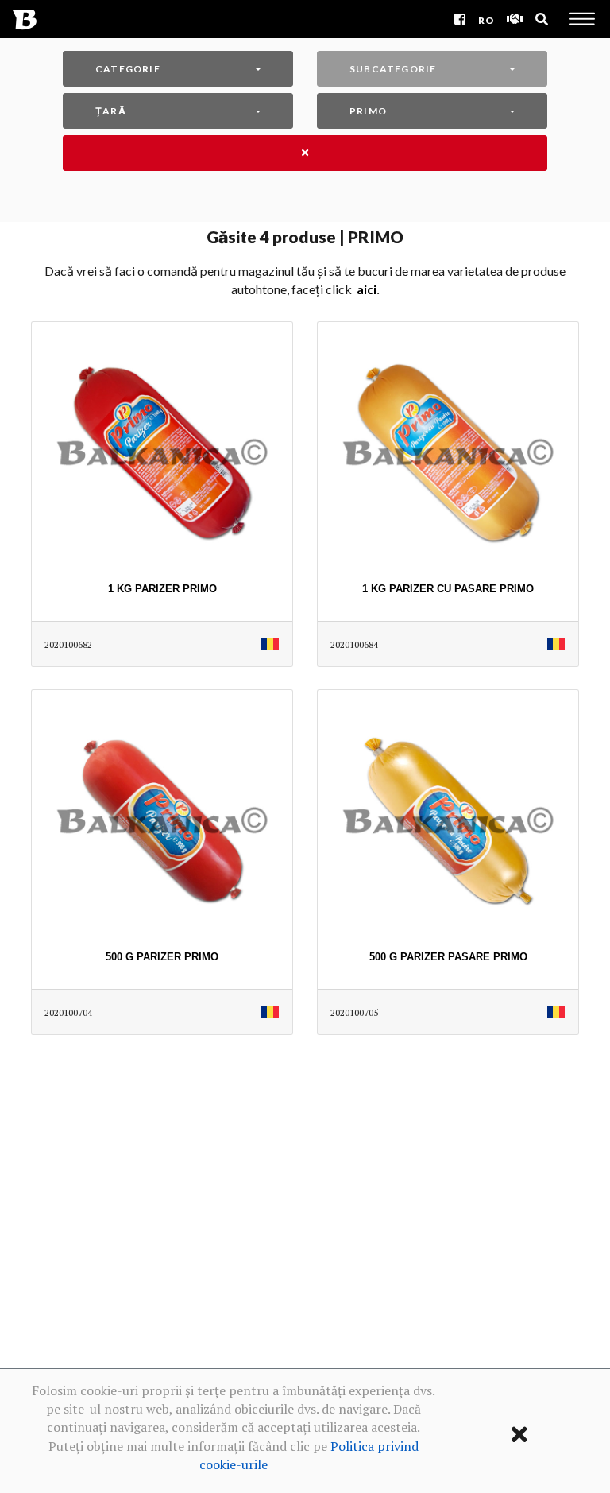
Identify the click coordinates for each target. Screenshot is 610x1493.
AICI (366, 289)
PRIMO (368, 111)
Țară (110, 111)
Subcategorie (392, 69)
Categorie (127, 69)
